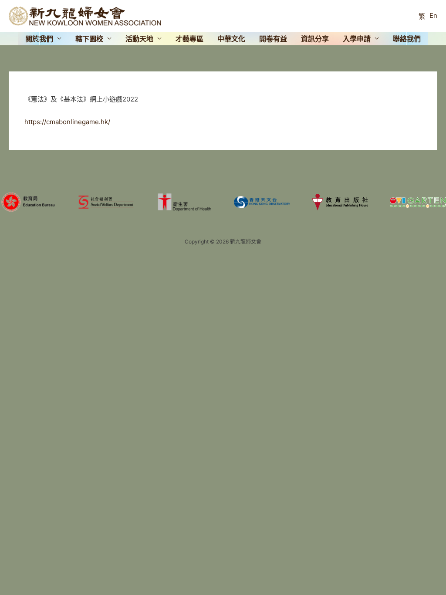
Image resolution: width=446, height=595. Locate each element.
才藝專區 (189, 38)
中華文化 (231, 38)
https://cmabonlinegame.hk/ (67, 122)
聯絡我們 (407, 38)
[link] (422, 15)
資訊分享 (315, 38)
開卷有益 (273, 38)
